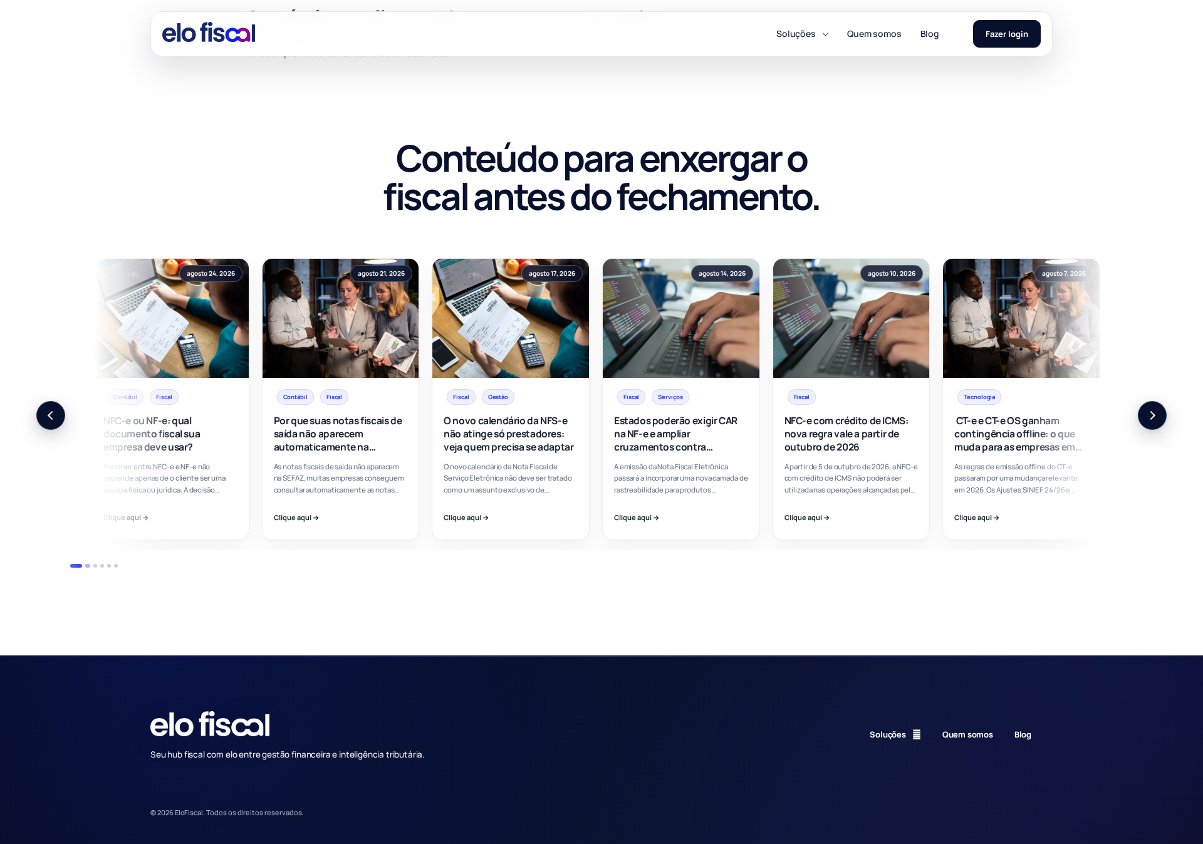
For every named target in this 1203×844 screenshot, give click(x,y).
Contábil (130, 397)
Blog (929, 33)
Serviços (506, 397)
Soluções (796, 33)
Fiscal (169, 397)
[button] (50, 415)
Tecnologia (815, 397)
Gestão (333, 397)
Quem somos (874, 33)
